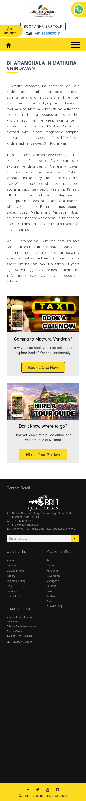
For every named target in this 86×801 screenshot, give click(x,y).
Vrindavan (52, 570)
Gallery (11, 576)
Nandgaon (52, 581)
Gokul (49, 591)
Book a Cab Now (43, 367)
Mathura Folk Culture (19, 641)
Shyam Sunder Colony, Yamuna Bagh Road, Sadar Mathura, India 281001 (42, 515)
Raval (49, 601)
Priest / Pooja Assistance (21, 626)
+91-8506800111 (47, 34)
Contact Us (13, 596)
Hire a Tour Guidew (43, 454)
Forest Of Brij (54, 606)
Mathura (51, 565)
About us (12, 565)
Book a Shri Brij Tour (43, 27)
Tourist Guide (14, 631)
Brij (48, 560)
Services (12, 591)
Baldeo (50, 596)
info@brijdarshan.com (25, 524)
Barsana (51, 586)
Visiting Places (15, 570)
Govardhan (53, 576)
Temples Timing (16, 581)
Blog (9, 586)
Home (10, 560)
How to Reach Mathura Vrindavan (20, 619)
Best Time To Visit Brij (19, 636)
